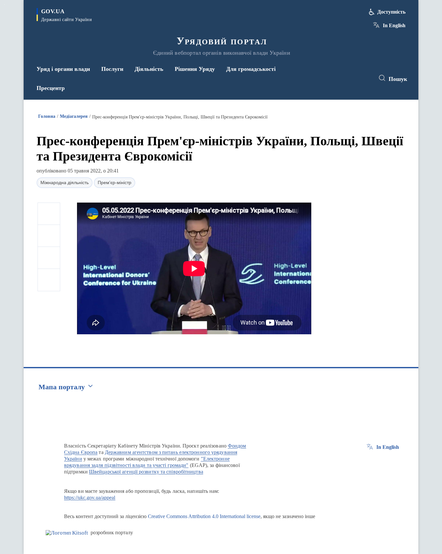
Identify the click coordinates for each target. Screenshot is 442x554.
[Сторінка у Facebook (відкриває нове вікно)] (340, 78)
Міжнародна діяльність (64, 182)
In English (394, 25)
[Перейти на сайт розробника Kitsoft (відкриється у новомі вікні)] (67, 533)
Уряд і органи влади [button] (63, 69)
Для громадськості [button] (251, 69)
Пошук (398, 79)
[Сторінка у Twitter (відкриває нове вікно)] (352, 78)
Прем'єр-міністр (114, 182)
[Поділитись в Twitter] (49, 236)
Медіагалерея (74, 116)
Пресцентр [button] (51, 88)
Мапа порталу (62, 387)
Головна (46, 116)
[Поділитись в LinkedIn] (49, 280)
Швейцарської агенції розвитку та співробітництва (146, 471)
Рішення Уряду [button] (195, 69)
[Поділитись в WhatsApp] (49, 258)
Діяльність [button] (149, 69)
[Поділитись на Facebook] (49, 214)
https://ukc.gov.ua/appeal (90, 497)
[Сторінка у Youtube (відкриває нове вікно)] (364, 78)
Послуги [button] (112, 69)
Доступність (391, 12)
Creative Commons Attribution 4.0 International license (204, 516)
